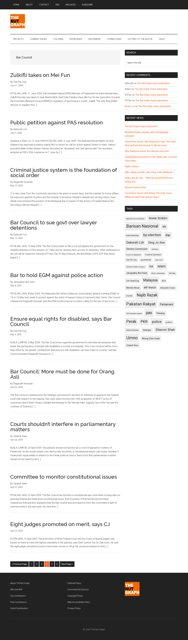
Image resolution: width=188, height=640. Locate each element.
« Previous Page (19, 565)
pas (149, 312)
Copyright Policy (75, 596)
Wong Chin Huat (151, 338)
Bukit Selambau (132, 235)
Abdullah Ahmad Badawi (135, 219)
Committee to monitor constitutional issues (63, 477)
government (146, 260)
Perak (131, 321)
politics (169, 322)
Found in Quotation (153, 255)
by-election (152, 235)
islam (161, 266)
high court (159, 260)
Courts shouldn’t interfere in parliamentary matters (63, 426)
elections (155, 249)
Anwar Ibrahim (158, 218)
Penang (160, 313)
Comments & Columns (78, 589)
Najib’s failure (132, 166)
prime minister (132, 330)
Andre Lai (130, 106)
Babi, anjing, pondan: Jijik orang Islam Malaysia (148, 172)
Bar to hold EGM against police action (56, 275)
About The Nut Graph (20, 583)
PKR (144, 321)
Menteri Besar (133, 287)
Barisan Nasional (142, 226)
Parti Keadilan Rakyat (134, 313)
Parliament (166, 304)
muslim (129, 296)
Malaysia (150, 280)
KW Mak (172, 273)
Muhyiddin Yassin (167, 288)
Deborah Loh (135, 242)
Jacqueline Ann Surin (136, 273)
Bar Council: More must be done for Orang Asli (62, 374)
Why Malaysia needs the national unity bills (147, 151)
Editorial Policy (74, 583)
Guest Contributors (19, 608)
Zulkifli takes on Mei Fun (40, 75)
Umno (132, 337)
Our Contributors (18, 596)
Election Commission (136, 249)
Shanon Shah (165, 330)
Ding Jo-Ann (156, 242)
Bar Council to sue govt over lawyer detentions (53, 225)
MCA (164, 281)
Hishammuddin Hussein (135, 267)
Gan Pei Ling (131, 260)
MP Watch (150, 287)
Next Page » (67, 565)
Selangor (147, 330)
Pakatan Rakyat (141, 304)
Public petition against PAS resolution (56, 122)
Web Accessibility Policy (79, 602)
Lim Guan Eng (132, 281)
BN (164, 226)
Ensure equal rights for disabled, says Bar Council (61, 321)
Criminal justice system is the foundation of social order (63, 172)
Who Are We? (16, 589)
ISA (151, 266)
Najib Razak (147, 295)
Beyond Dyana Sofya (135, 187)
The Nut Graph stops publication (153, 83)
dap (167, 235)
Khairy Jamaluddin (158, 273)
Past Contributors (18, 602)
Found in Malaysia (133, 255)
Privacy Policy (74, 608)
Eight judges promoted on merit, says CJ (60, 524)
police (157, 321)
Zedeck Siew (132, 345)
